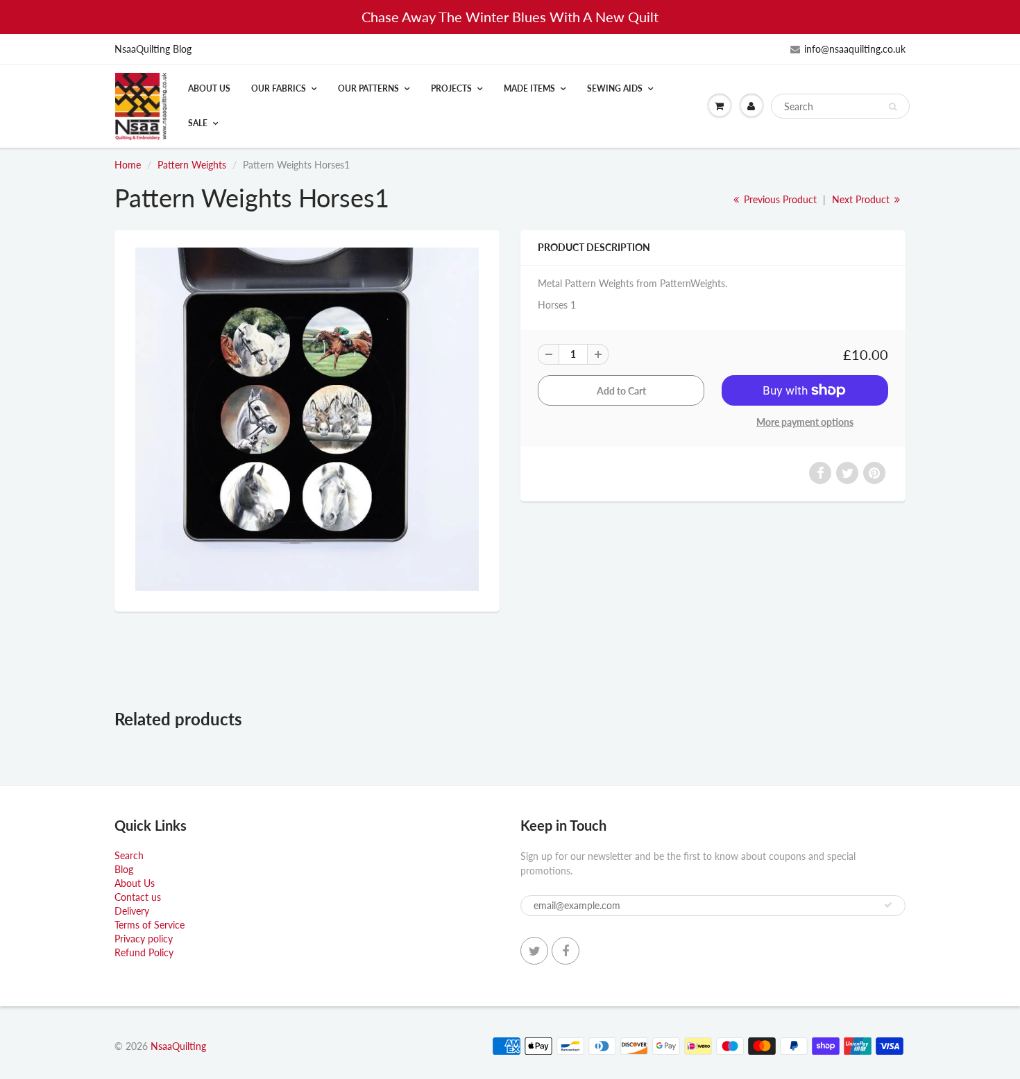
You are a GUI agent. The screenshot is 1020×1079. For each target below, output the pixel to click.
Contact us (137, 897)
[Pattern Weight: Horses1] (307, 419)
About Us (209, 88)
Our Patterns (368, 88)
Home (127, 165)
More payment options (804, 422)
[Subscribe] (888, 905)
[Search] (892, 107)
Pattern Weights (192, 165)
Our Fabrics (278, 88)
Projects (451, 88)
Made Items (529, 88)
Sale (197, 123)
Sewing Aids (615, 88)
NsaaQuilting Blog (153, 49)
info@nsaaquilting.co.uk (855, 49)
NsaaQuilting (178, 1046)
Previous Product (779, 199)
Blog (123, 869)
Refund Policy (143, 952)
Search (129, 855)
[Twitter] (534, 951)
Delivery (131, 911)
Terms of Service (149, 925)
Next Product (862, 199)
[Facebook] (565, 951)
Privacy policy (143, 938)
